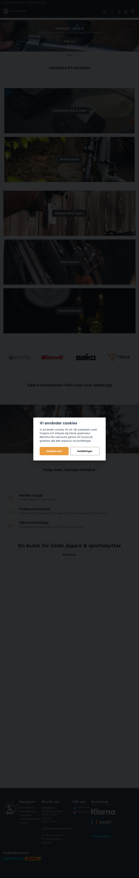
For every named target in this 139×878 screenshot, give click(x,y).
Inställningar (84, 451)
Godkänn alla (54, 451)
